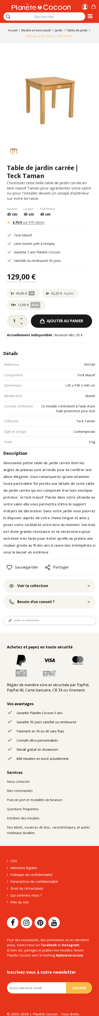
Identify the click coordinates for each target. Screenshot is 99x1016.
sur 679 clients (28, 222)
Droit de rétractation (26, 888)
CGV (13, 861)
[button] (93, 6)
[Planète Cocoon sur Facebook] (12, 922)
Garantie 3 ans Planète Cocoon (37, 252)
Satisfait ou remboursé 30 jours (37, 260)
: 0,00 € (93, 6)
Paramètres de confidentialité (34, 881)
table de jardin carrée (52, 463)
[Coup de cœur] (9, 567)
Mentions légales (23, 867)
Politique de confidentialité (31, 874)
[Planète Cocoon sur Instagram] (26, 922)
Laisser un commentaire (26, 620)
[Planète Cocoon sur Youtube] (54, 922)
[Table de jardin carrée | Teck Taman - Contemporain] (14, 151)
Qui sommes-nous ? (26, 895)
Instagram (70, 945)
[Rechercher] (8, 17)
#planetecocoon (69, 955)
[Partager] (48, 567)
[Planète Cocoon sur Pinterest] (40, 922)
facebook (49, 945)
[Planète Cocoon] (41, 6)
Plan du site (19, 902)
